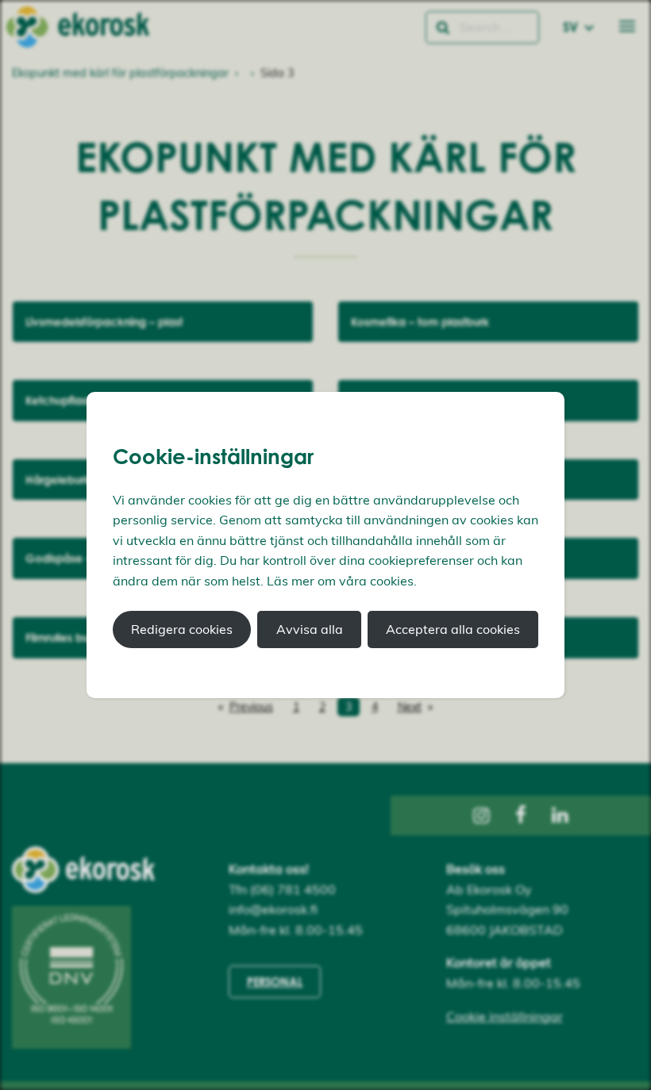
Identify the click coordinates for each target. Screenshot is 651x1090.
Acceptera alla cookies (453, 629)
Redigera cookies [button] (182, 629)
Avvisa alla (309, 629)
